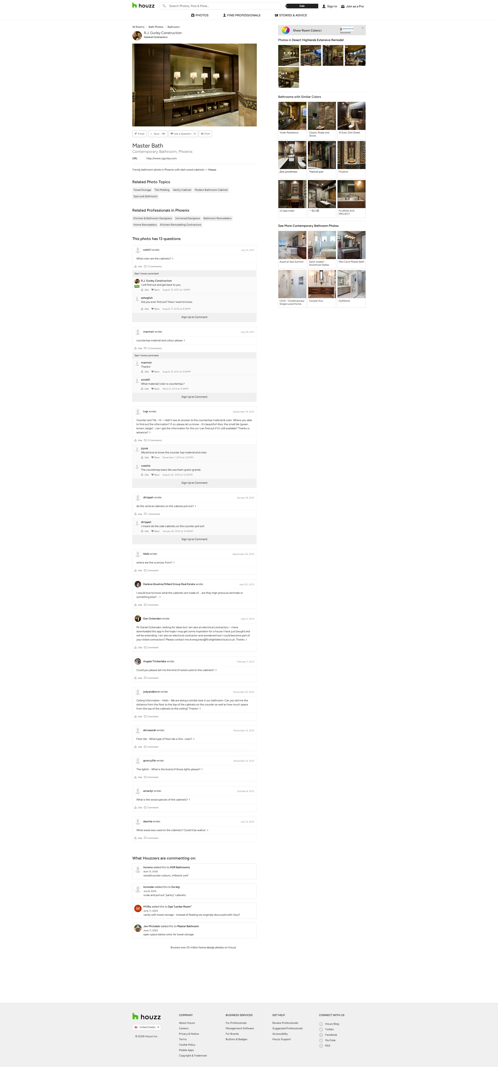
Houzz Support (281, 1039)
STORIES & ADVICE (293, 15)
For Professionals (236, 1023)
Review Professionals (285, 1023)
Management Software (240, 1028)
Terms (183, 1039)
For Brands (232, 1033)
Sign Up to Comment (194, 317)
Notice (195, 1033)
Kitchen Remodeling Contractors (180, 224)
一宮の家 (314, 210)
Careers (184, 1028)
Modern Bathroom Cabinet (211, 190)
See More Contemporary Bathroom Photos (308, 226)
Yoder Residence (289, 132)
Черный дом (316, 171)
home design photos (211, 947)
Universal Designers (187, 218)
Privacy (183, 1033)
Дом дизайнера (288, 171)
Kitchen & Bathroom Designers (152, 218)
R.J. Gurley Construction (163, 33)
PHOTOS (202, 15)
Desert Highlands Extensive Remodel (318, 40)
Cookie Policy (187, 1044)
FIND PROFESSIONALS (243, 15)
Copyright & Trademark (193, 1055)
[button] (135, 266)
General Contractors (155, 37)
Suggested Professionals (287, 1028)
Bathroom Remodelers (217, 218)
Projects (343, 171)
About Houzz (187, 1023)
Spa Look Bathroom (145, 196)
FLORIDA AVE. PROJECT (347, 212)
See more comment (146, 273)
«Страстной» (287, 210)
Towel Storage (142, 190)
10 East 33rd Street (349, 132)
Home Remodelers (145, 224)
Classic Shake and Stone (319, 134)
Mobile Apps (186, 1050)
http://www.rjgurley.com (161, 158)
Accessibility (280, 1033)
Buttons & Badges (236, 1039)
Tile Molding (161, 190)
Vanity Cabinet (182, 190)
